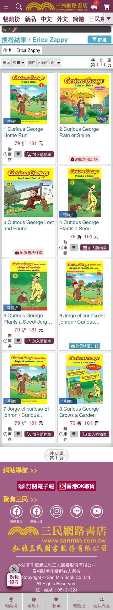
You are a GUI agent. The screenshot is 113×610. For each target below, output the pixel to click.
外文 (62, 19)
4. (79, 225)
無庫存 (10, 154)
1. (23, 132)
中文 (46, 19)
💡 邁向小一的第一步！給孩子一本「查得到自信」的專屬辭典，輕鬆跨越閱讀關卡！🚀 (7, 29)
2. (79, 132)
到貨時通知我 (87, 345)
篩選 (102, 39)
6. (82, 321)
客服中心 (34, 606)
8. (79, 411)
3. (28, 225)
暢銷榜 (11, 19)
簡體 (78, 19)
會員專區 (102, 605)
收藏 (56, 605)
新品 (30, 19)
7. (26, 415)
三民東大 (100, 19)
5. (26, 325)
